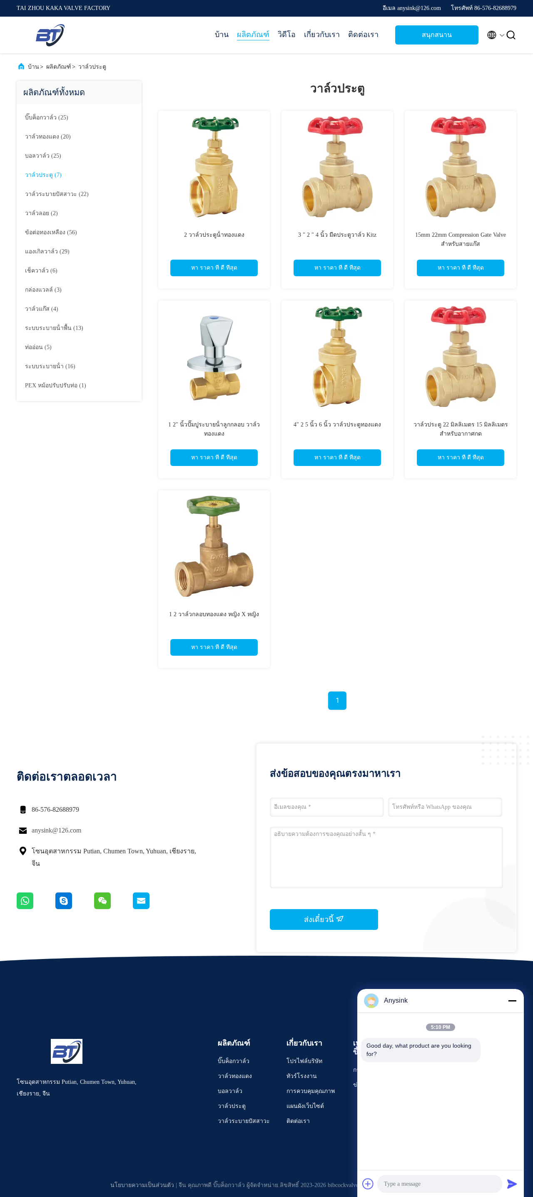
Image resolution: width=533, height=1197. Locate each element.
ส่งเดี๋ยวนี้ (320, 919)
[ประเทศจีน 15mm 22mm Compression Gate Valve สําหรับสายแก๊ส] (460, 166)
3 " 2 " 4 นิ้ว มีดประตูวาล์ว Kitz (337, 235)
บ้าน (222, 34)
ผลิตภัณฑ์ (253, 34)
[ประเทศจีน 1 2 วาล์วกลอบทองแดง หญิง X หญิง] (214, 546)
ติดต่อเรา (363, 34)
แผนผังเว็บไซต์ (305, 1106)
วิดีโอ (287, 34)
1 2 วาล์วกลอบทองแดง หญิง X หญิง (214, 614)
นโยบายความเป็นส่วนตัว (142, 1185)
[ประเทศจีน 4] (337, 356)
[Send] (512, 1184)
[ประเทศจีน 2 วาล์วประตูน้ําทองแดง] (214, 166)
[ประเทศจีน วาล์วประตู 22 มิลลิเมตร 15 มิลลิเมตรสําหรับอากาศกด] (460, 356)
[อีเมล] (151, 907)
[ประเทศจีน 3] (337, 166)
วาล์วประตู (92, 67)
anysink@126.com (56, 830)
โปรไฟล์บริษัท (304, 1061)
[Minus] (512, 1001)
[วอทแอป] (36, 907)
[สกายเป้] (74, 907)
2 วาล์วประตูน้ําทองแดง (214, 235)
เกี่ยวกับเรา (322, 34)
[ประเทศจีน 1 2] (214, 356)
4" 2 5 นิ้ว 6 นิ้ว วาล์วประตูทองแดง (337, 424)
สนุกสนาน (437, 34)
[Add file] (368, 1184)
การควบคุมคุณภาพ (310, 1091)
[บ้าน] (50, 34)
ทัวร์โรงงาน (301, 1076)
